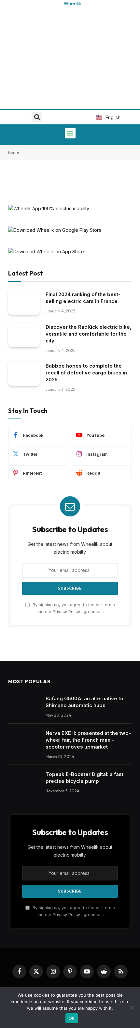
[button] (37, 117)
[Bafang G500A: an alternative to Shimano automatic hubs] (24, 706)
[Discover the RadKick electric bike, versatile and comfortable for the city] (24, 335)
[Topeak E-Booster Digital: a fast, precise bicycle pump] (24, 782)
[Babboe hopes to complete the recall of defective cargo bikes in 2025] (24, 374)
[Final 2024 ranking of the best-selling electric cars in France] (24, 302)
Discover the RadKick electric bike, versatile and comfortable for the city (89, 334)
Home (13, 152)
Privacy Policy (66, 611)
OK (72, 1018)
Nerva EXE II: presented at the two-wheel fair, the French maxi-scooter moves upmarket (88, 740)
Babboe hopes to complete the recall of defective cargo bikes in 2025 (86, 373)
